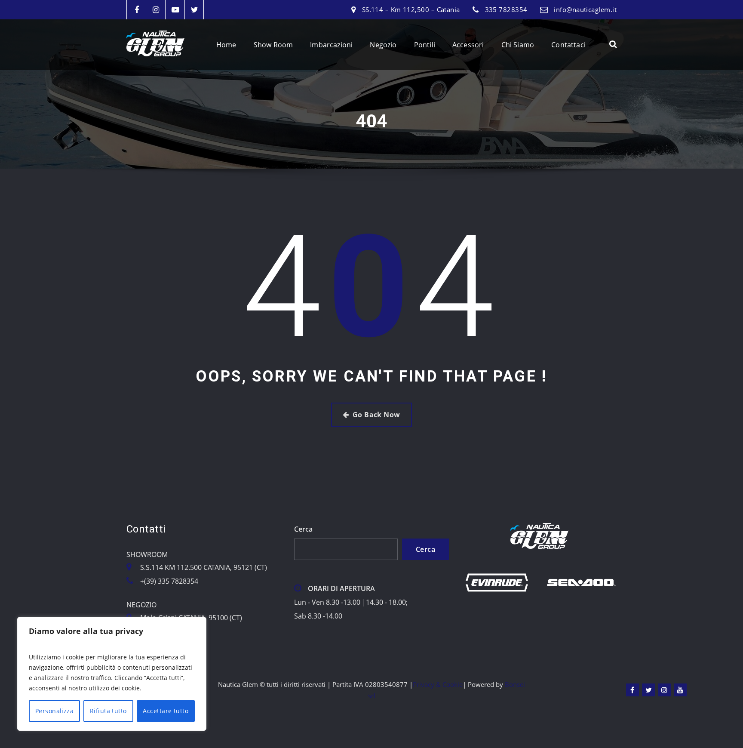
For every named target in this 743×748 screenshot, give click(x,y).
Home (226, 44)
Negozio (383, 44)
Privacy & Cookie (438, 684)
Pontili (424, 44)
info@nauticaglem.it (585, 9)
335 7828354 (506, 9)
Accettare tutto (165, 711)
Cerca (303, 529)
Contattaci (568, 44)
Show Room (273, 44)
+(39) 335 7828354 (169, 581)
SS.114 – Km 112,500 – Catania (411, 9)
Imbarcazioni (331, 44)
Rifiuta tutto (108, 711)
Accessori (468, 44)
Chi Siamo (517, 44)
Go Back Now (376, 414)
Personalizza (54, 711)
